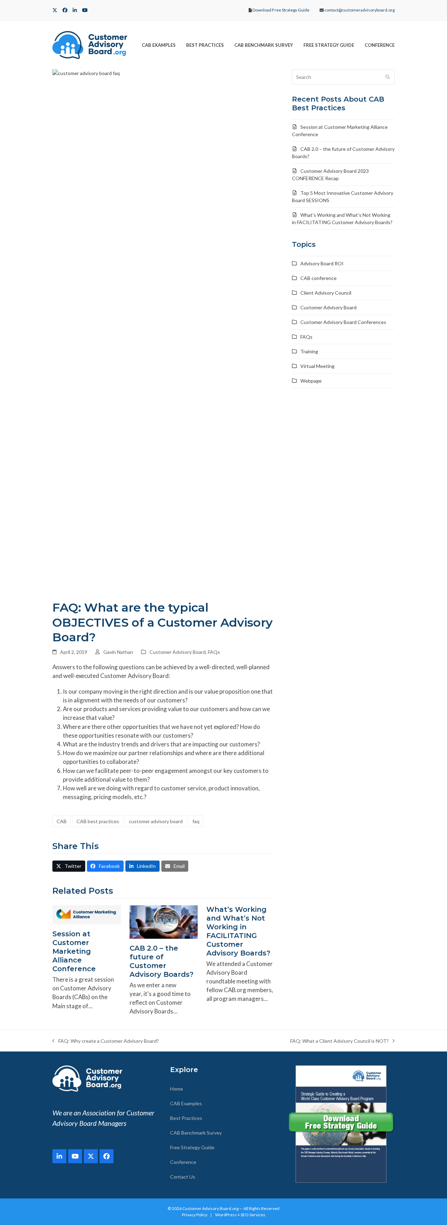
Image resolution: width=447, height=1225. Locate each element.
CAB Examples (186, 1103)
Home (176, 1089)
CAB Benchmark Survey (196, 1133)
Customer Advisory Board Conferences (343, 322)
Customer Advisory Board (177, 652)
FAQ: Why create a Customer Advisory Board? (105, 1041)
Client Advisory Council (325, 293)
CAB (62, 821)
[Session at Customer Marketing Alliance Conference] (86, 914)
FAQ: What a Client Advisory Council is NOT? (339, 1041)
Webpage (311, 381)
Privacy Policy (194, 1214)
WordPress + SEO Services (240, 1214)
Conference (183, 1162)
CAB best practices (97, 821)
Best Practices (186, 1118)
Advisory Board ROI (322, 263)
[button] (68, 866)
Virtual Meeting (317, 366)
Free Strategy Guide (192, 1147)
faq (195, 821)
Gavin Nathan (118, 652)
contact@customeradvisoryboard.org (359, 10)
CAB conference (318, 278)
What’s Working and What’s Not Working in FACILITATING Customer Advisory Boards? (238, 931)
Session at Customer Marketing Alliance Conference (74, 951)
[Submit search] (388, 76)
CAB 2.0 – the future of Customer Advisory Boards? (161, 961)
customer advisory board (156, 821)
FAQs (214, 652)
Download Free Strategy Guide (280, 10)
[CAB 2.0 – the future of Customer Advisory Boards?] (164, 921)
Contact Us (182, 1177)
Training (309, 351)
